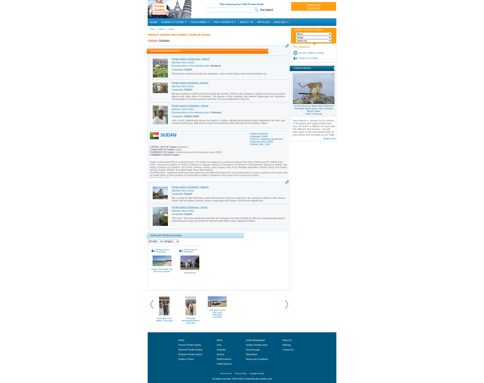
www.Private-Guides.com (259, 379)
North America (224, 359)
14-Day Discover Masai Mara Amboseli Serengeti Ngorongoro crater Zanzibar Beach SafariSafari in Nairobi (314, 110)
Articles (263, 22)
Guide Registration (255, 340)
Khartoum (153, 40)
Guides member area (257, 345)
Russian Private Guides (190, 354)
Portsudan (164, 40)
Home (153, 22)
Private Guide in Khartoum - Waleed (190, 187)
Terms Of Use (226, 373)
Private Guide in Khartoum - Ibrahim (190, 83)
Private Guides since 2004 (170, 9)
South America (224, 364)
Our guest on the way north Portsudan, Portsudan (217, 313)
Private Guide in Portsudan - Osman (190, 105)
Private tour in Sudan (308, 58)
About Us (246, 22)
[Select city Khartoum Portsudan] (314, 41)
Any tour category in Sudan (311, 53)
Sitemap (286, 345)
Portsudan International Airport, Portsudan (191, 320)
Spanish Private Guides (190, 349)
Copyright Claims (256, 373)
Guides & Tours (186, 359)
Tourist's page (314, 4)
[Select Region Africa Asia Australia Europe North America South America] (314, 34)
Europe (220, 354)
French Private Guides (189, 345)
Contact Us (288, 349)
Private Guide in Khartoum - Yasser (190, 207)
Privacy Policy (241, 373)
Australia (221, 349)
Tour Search (266, 9)
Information (251, 354)
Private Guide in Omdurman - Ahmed (190, 59)
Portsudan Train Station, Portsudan (164, 319)
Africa (220, 340)
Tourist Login (313, 8)
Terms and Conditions (257, 359)
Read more (329, 138)
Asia (219, 345)
